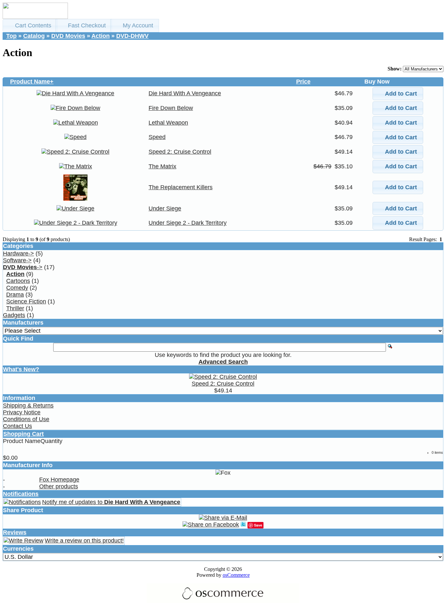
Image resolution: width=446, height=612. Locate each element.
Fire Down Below (171, 108)
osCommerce (236, 575)
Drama (15, 294)
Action (100, 36)
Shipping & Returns (28, 405)
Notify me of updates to (111, 502)
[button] (30, 25)
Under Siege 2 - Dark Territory (188, 223)
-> (22, 267)
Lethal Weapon (168, 122)
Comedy (17, 287)
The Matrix (162, 166)
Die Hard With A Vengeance (185, 93)
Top (11, 36)
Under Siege (165, 208)
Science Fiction (26, 301)
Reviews (14, 532)
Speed (157, 137)
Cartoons (18, 281)
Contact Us (17, 426)
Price (303, 81)
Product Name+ (32, 81)
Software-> (17, 260)
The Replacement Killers (181, 187)
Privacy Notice (21, 412)
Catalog (34, 36)
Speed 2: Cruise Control (180, 151)
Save (258, 525)
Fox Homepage (59, 479)
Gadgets (14, 315)
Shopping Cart (23, 434)
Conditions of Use (26, 419)
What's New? (21, 369)
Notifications (21, 494)
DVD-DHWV (132, 36)
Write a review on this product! (84, 540)
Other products (58, 486)
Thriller (15, 308)
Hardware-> (18, 253)
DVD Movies (68, 36)
